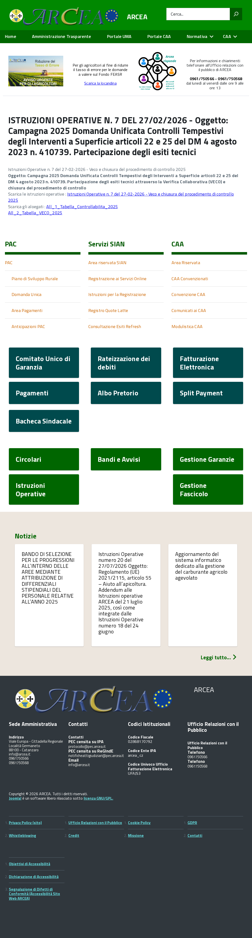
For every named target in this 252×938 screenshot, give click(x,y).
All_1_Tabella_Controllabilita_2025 (82, 206)
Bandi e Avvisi (119, 459)
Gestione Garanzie (207, 459)
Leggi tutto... (216, 657)
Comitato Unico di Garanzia (43, 362)
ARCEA (137, 16)
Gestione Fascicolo (194, 489)
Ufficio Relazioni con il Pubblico (95, 823)
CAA (227, 36)
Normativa (197, 36)
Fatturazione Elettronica (199, 362)
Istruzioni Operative (31, 489)
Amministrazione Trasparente (61, 36)
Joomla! (15, 798)
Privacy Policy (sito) (25, 823)
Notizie (25, 536)
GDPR (192, 823)
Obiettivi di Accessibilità (29, 864)
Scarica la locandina (100, 83)
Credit (73, 835)
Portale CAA (159, 36)
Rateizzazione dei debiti (124, 362)
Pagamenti (32, 392)
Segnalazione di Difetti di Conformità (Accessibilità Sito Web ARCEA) (34, 893)
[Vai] (236, 14)
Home (10, 36)
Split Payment (201, 392)
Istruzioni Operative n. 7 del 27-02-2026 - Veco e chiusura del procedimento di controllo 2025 (121, 197)
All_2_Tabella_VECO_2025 (35, 212)
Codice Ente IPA (142, 751)
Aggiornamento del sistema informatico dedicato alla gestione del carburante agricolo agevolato (201, 566)
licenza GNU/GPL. (98, 798)
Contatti (195, 835)
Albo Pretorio (118, 392)
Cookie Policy (139, 823)
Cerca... (177, 14)
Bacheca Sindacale (44, 421)
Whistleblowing (22, 835)
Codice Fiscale (140, 737)
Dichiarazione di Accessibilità (34, 877)
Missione (136, 835)
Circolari (28, 459)
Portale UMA (119, 36)
